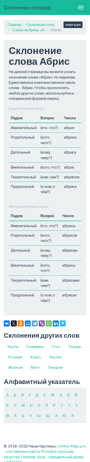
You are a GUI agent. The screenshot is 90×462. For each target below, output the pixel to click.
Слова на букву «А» (29, 30)
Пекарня (55, 367)
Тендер (74, 346)
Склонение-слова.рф (27, 7)
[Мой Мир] (28, 323)
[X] (14, 323)
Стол (56, 346)
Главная (15, 24)
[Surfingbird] (63, 323)
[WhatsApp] (49, 323)
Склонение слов (40, 24)
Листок (55, 357)
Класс (35, 357)
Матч (35, 367)
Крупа (13, 346)
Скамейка (35, 346)
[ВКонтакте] (7, 323)
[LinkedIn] (56, 323)
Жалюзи (15, 367)
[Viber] (42, 323)
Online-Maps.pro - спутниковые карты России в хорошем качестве (45, 451)
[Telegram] (35, 323)
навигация (73, 25)
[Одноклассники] (21, 323)
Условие (15, 357)
